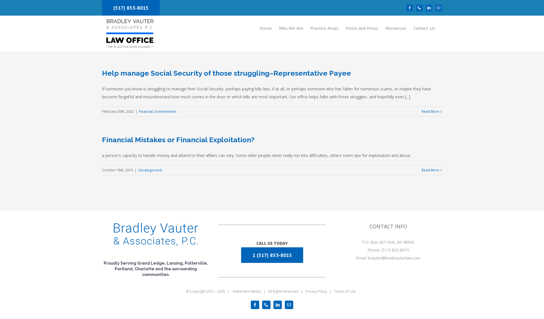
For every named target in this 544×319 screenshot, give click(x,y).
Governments (165, 111)
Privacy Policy (316, 291)
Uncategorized (150, 170)
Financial (146, 111)
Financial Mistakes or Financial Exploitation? (178, 139)
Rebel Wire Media (247, 291)
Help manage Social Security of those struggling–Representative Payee (226, 73)
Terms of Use (345, 291)
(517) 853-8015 (130, 8)
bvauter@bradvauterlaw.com (394, 258)
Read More (430, 111)
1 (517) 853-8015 (272, 255)
